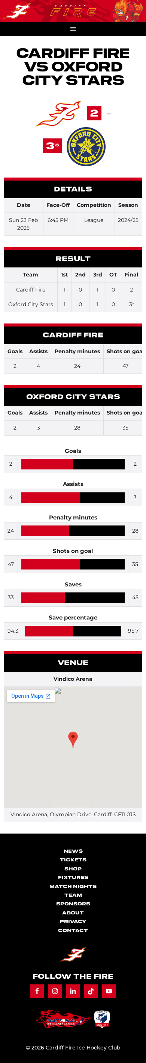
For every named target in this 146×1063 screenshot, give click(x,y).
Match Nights (73, 887)
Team (73, 895)
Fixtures (73, 878)
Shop (73, 869)
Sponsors (73, 904)
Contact (73, 931)
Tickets (73, 860)
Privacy (73, 922)
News (73, 851)
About (73, 913)
